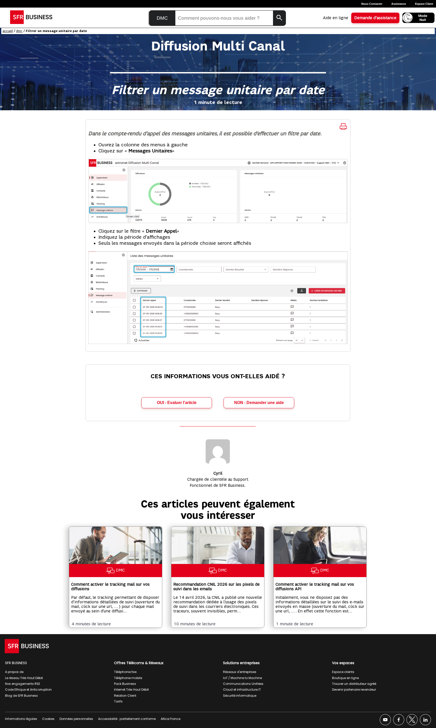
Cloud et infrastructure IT (242, 689)
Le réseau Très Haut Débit (24, 678)
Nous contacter (371, 3)
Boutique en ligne (345, 678)
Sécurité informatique (239, 695)
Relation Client (125, 695)
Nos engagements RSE (22, 684)
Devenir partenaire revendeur (354, 689)
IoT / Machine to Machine (242, 678)
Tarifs (118, 701)
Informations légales (21, 719)
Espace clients (343, 672)
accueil (8, 31)
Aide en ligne (335, 18)
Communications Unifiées (243, 684)
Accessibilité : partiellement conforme (127, 719)
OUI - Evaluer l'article (177, 402)
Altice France (170, 719)
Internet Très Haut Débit (131, 689)
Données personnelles (76, 719)
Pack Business (125, 684)
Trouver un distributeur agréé (354, 684)
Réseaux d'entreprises (239, 672)
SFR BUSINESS (16, 662)
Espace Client (424, 3)
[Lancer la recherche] (279, 18)
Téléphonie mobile (128, 678)
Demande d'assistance (375, 18)
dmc (19, 31)
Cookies (48, 719)
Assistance (398, 3)
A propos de (14, 672)
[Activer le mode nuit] (418, 18)
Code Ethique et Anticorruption (28, 689)
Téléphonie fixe (125, 672)
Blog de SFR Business (21, 695)
